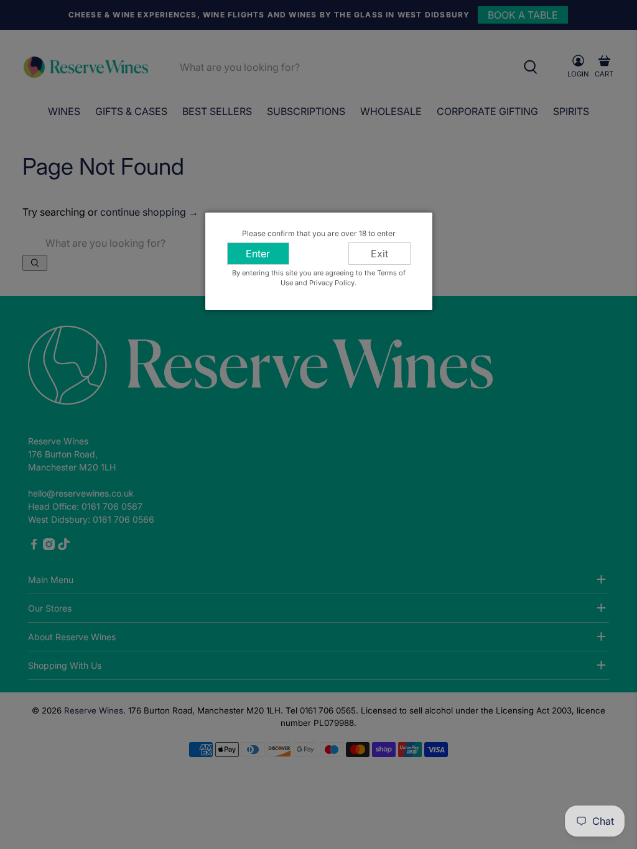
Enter (258, 253)
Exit (379, 253)
